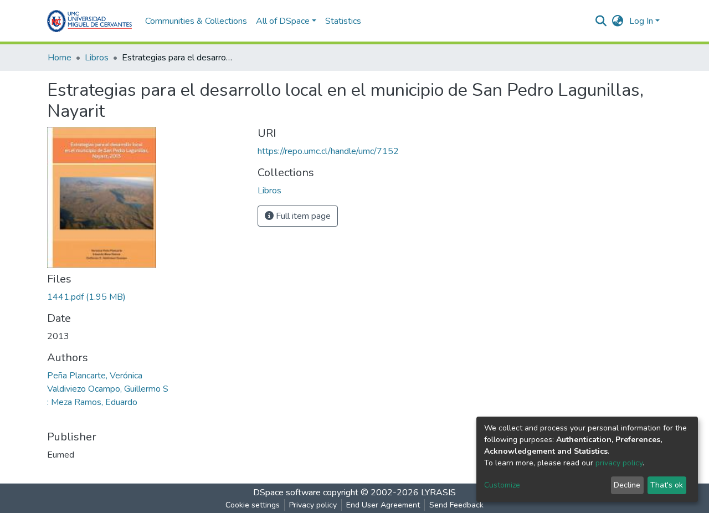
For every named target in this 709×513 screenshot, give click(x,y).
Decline (627, 485)
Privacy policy (313, 505)
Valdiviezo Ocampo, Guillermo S (107, 389)
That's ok (666, 485)
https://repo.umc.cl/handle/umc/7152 (328, 151)
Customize (502, 485)
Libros (97, 58)
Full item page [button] (302, 216)
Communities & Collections (196, 21)
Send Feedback (456, 505)
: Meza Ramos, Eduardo (92, 402)
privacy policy (619, 463)
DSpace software (287, 492)
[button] (618, 21)
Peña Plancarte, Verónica (94, 376)
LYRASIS (438, 492)
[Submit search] (601, 21)
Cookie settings (252, 505)
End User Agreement (383, 505)
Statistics (343, 21)
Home (59, 58)
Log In (641, 21)
